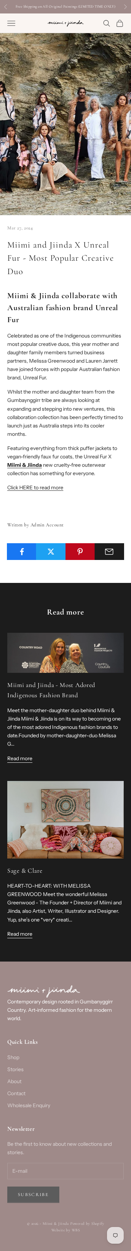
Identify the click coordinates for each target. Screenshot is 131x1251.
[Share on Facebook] (21, 552)
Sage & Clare (24, 871)
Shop (13, 1057)
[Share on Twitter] (50, 552)
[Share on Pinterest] (80, 552)
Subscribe (33, 1194)
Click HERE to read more (35, 487)
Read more (19, 758)
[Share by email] (109, 552)
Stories (15, 1069)
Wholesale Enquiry (28, 1105)
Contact (16, 1093)
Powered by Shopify (87, 1223)
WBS (76, 1230)
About (14, 1081)
